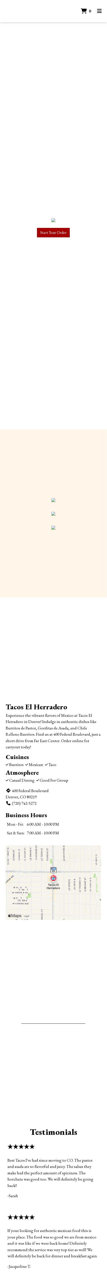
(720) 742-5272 (24, 803)
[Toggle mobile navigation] (99, 11)
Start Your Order (53, 232)
